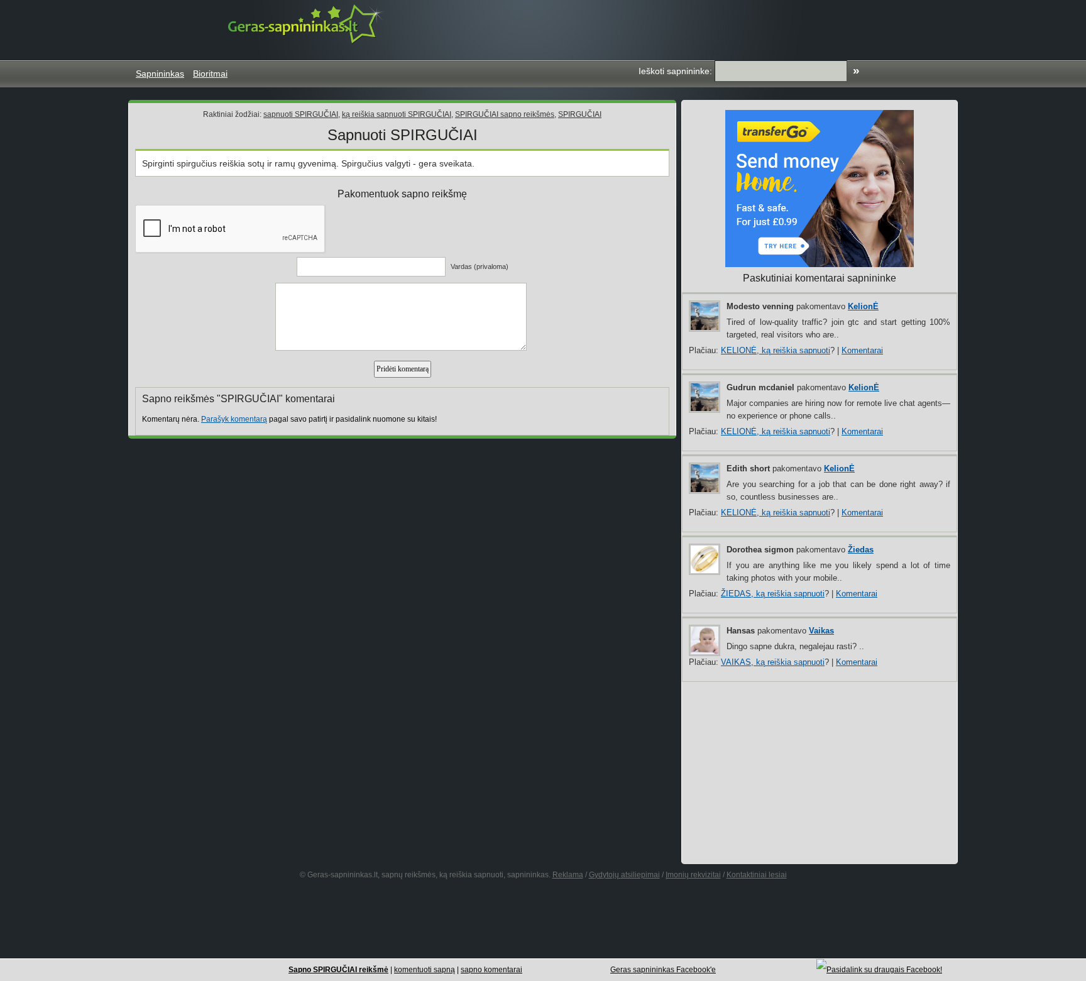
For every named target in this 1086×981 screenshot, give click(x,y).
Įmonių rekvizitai (693, 874)
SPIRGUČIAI (579, 114)
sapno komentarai (491, 969)
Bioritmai (210, 74)
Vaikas (821, 630)
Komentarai (862, 350)
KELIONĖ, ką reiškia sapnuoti (775, 350)
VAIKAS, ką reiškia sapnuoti (773, 662)
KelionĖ (863, 306)
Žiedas (861, 549)
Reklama (567, 874)
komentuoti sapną (424, 969)
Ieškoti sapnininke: (675, 71)
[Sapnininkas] (306, 23)
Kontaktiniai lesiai (757, 874)
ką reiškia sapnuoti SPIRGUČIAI (396, 114)
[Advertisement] (721, 28)
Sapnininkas (160, 74)
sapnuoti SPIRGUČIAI (300, 114)
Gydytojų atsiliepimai (624, 874)
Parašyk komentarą (234, 419)
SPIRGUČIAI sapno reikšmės (504, 114)
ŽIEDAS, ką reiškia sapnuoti (773, 593)
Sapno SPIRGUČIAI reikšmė (338, 969)
